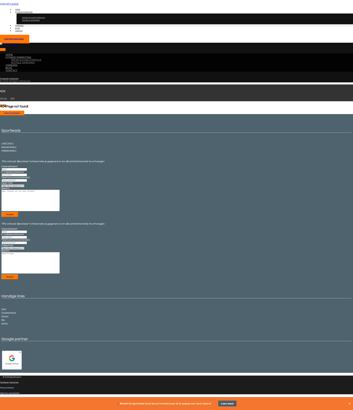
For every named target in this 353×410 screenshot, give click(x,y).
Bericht (5, 188)
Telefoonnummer (15, 177)
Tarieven (5, 316)
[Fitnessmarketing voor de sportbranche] (9, 4)
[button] (1, 49)
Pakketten (7, 245)
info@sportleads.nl (8, 151)
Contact (4, 323)
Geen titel (6, 183)
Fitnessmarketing (8, 313)
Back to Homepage (12, 113)
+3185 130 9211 (7, 143)
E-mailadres (12, 172)
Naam (9, 166)
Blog (3, 320)
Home (3, 309)
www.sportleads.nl (8, 147)
